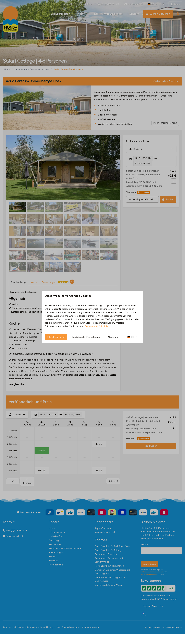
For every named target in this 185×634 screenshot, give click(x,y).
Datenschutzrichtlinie (96, 326)
